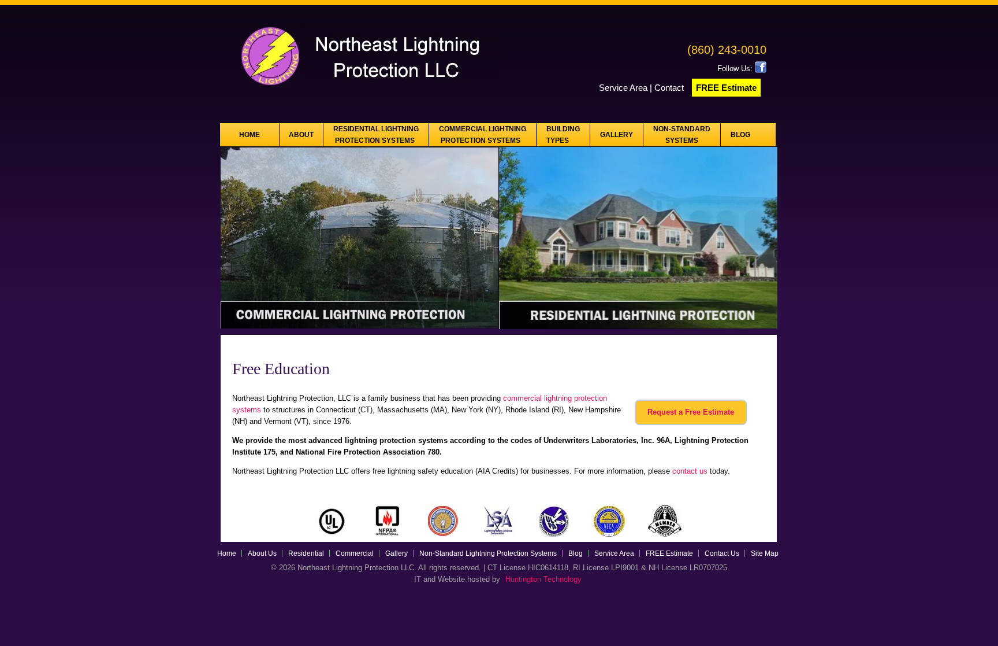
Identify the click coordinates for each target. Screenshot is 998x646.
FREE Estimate (726, 88)
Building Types (563, 135)
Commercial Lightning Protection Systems (482, 135)
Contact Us (722, 553)
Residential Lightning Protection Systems (376, 135)
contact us (689, 471)
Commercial (355, 553)
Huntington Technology (543, 579)
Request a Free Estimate (690, 412)
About (301, 135)
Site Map (765, 553)
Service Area (623, 88)
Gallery (616, 135)
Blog (740, 135)
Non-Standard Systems (681, 135)
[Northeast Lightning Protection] (360, 90)
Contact (670, 88)
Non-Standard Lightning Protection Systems (488, 553)
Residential (306, 553)
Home (249, 135)
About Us (262, 553)
